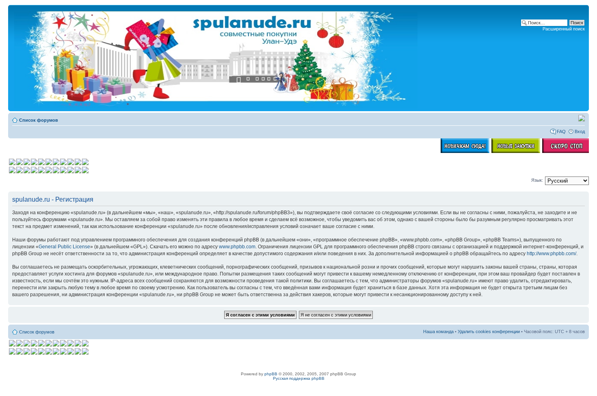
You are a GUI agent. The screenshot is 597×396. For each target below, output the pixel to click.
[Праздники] (581, 119)
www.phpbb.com (237, 247)
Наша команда (438, 331)
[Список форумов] (216, 58)
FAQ (561, 131)
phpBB (270, 374)
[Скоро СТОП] (566, 151)
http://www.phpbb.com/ (551, 253)
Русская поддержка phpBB (298, 378)
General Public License (64, 247)
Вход (580, 131)
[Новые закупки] (515, 151)
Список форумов (38, 120)
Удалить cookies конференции (489, 331)
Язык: (537, 180)
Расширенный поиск (564, 28)
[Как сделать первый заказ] (465, 151)
